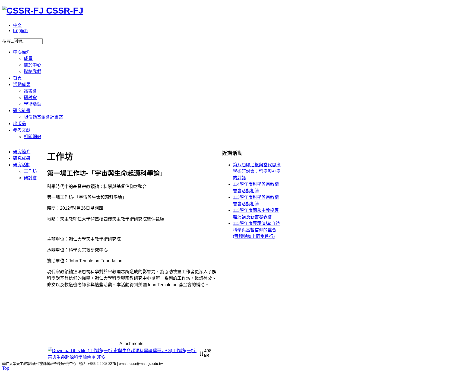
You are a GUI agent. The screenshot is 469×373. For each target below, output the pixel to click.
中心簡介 (21, 52)
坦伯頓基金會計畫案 (43, 117)
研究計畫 (21, 110)
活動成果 (21, 84)
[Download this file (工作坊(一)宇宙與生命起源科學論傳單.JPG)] (110, 350)
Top (5, 368)
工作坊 (30, 171)
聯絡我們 (32, 71)
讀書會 (30, 91)
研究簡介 (21, 151)
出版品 (19, 123)
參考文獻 (21, 130)
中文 (17, 25)
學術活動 (32, 104)
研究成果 (21, 158)
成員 (28, 58)
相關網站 (32, 136)
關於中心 (32, 65)
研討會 (30, 97)
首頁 (17, 78)
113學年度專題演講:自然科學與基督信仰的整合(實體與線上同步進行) (256, 230)
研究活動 (21, 164)
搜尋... (8, 41)
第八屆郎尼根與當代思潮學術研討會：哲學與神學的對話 (257, 171)
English (20, 30)
